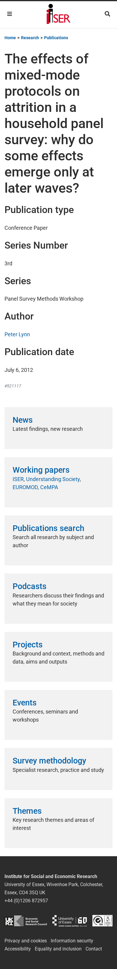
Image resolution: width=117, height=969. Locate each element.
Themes (27, 811)
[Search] (107, 13)
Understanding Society (53, 479)
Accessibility (17, 949)
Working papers (41, 470)
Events (25, 703)
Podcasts (29, 586)
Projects (28, 644)
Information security (72, 941)
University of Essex (69, 921)
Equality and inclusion (58, 949)
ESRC (25, 921)
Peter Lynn (17, 334)
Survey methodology (49, 761)
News (23, 420)
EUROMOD (25, 487)
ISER (18, 479)
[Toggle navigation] (9, 13)
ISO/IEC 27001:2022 (102, 921)
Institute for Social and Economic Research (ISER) (58, 14)
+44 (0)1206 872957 (26, 900)
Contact (94, 949)
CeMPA (49, 487)
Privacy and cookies (25, 941)
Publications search (48, 528)
